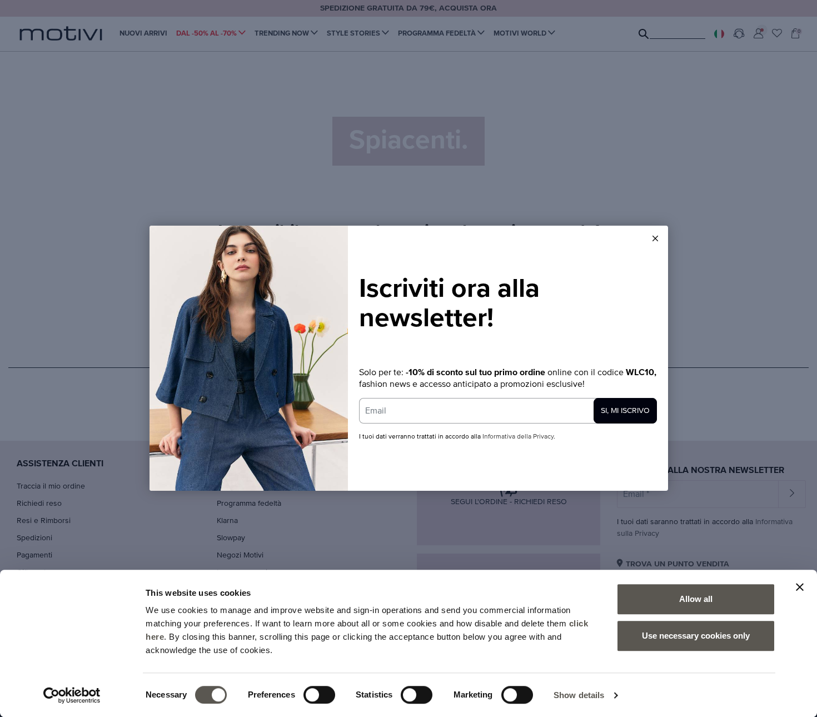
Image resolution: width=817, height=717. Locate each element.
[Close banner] (800, 587)
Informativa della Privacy (518, 437)
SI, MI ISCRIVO (625, 411)
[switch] (319, 695)
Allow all (696, 599)
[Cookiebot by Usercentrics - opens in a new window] (72, 695)
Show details (579, 695)
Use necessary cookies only (696, 635)
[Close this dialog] (655, 238)
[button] (655, 238)
